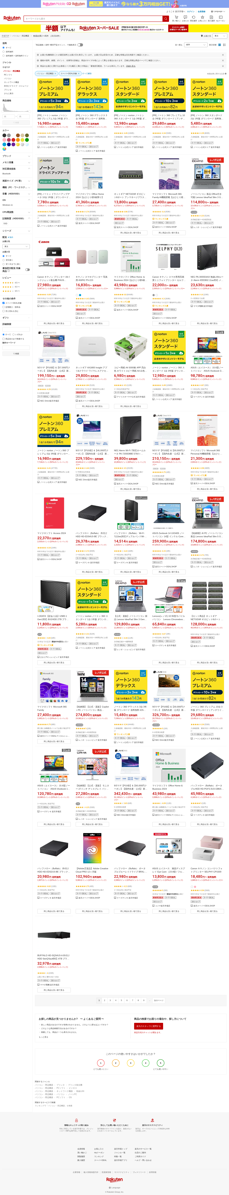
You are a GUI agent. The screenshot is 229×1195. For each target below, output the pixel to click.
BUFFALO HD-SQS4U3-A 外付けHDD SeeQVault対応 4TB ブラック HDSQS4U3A (53, 958)
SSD (5, 223)
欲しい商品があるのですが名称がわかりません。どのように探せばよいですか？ (74, 1025)
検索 (17, 123)
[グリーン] (27, 140)
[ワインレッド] (9, 140)
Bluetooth (6, 174)
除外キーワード (9, 343)
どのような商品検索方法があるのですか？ (59, 1028)
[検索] (166, 19)
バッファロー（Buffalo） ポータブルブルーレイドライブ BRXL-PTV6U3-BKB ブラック (130, 871)
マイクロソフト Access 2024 (51, 533)
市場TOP (5, 36)
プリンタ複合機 (75, 1085)
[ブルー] (4, 144)
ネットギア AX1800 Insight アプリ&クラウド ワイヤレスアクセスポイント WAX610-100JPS (92, 370)
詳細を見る (131, 66)
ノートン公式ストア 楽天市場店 (53, 147)
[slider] (2, 111)
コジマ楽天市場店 (162, 906)
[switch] (27, 269)
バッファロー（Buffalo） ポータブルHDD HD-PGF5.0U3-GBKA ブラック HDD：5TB (207, 788)
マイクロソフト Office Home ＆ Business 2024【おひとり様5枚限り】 (130, 280)
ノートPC (72, 1094)
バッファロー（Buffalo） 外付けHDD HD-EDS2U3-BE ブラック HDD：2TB (53, 871)
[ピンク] (4, 140)
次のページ (158, 1000)
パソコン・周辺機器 (44, 1085)
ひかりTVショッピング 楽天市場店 (54, 657)
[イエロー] (22, 140)
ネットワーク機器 (65, 1091)
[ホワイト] (13, 135)
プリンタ (61, 1085)
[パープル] (13, 144)
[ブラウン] (18, 135)
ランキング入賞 (85, 143)
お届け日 (6, 252)
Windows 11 (7, 205)
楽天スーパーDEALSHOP (89, 223)
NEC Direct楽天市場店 (49, 401)
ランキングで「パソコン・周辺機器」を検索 (53, 1106)
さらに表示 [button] (8, 93)
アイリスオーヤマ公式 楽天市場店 (131, 397)
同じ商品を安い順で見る (130, 233)
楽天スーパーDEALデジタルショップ (55, 736)
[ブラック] (4, 135)
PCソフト (61, 1088)
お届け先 (6, 241)
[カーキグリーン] (27, 135)
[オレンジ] (18, 140)
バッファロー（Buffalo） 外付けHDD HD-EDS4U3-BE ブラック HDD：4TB (92, 536)
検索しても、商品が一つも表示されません (59, 1032)
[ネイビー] (9, 144)
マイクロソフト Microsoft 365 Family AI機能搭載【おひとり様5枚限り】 (168, 197)
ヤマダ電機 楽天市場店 (203, 306)
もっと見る (43, 1037)
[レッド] (13, 140)
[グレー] (9, 135)
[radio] (3, 48)
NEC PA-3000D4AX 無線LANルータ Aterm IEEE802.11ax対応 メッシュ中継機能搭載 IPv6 (207, 280)
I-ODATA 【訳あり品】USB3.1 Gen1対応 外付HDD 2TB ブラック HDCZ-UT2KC (53, 619)
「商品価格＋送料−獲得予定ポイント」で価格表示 (55, 45)
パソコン (61, 1094)
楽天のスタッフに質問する (148, 1026)
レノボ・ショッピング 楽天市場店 (207, 227)
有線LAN (80, 1091)
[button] (218, 12)
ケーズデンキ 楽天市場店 (204, 397)
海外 (11, 237)
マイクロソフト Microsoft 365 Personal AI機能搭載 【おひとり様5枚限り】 (206, 453)
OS (70, 1097)
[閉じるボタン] (223, 54)
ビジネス (73, 1088)
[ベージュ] (22, 135)
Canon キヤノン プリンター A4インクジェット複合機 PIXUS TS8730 (53, 280)
